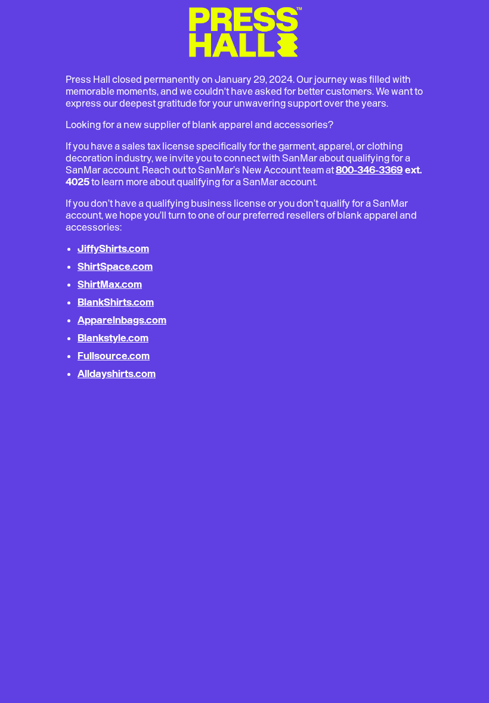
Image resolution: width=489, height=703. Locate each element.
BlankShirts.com (116, 302)
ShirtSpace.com (115, 266)
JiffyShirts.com (113, 248)
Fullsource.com (114, 356)
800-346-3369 (369, 170)
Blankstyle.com (113, 338)
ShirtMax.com (110, 284)
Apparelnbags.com (122, 320)
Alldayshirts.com (117, 374)
